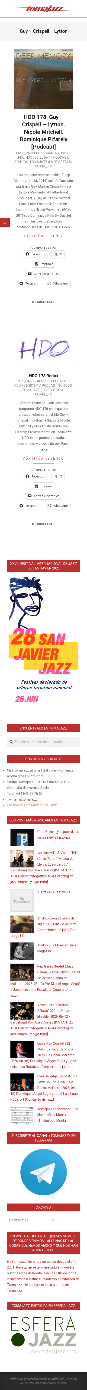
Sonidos (21, 162)
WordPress (59, 1382)
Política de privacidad (24, 1379)
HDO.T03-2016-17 (39, 157)
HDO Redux (62, 381)
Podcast (60, 157)
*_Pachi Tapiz (33, 153)
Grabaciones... (58, 153)
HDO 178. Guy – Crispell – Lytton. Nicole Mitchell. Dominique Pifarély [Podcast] (44, 132)
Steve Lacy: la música (53, 891)
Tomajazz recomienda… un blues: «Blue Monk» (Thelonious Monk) (57, 1115)
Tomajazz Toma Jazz (40, 805)
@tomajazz (28, 799)
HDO (21, 157)
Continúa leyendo (43, 236)
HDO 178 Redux (43, 375)
